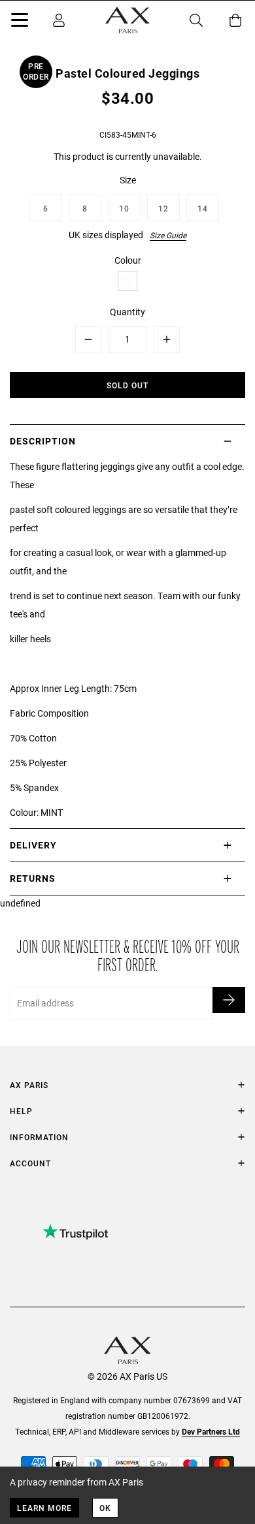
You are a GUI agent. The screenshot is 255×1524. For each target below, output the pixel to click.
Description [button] (43, 441)
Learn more (44, 1507)
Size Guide (168, 235)
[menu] (19, 22)
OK (105, 1507)
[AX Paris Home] (127, 20)
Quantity (127, 311)
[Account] (58, 20)
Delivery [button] (33, 845)
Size (128, 180)
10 (124, 208)
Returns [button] (33, 878)
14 (202, 208)
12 (163, 208)
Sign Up (228, 1000)
